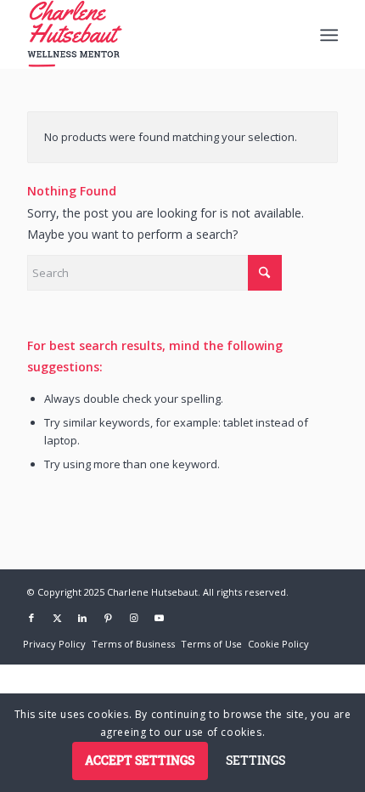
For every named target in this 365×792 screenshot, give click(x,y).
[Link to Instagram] (133, 618)
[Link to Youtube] (158, 618)
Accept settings (139, 760)
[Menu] (327, 34)
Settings (255, 760)
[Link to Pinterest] (108, 618)
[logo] (151, 34)
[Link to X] (57, 618)
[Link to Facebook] (31, 618)
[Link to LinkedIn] (82, 618)
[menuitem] (327, 34)
